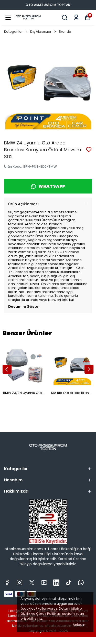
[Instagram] (19, 582)
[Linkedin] (56, 582)
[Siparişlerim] (76, 17)
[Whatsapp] (81, 582)
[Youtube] (44, 582)
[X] (32, 582)
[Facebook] (7, 582)
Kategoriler (13, 31)
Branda (65, 31)
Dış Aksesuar (40, 31)
